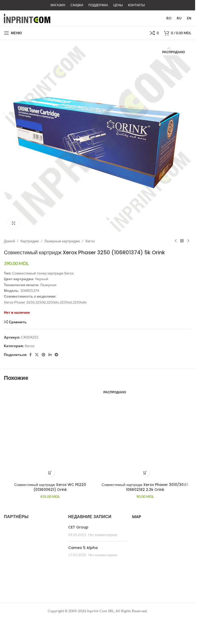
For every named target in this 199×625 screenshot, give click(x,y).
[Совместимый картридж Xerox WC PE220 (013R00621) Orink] (50, 433)
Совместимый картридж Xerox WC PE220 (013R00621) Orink (50, 487)
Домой (9, 241)
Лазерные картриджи (62, 241)
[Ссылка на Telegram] (56, 354)
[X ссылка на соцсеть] (36, 354)
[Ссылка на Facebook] (30, 354)
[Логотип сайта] (27, 18)
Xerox (90, 241)
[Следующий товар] (188, 241)
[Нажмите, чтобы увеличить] (13, 223)
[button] (50, 472)
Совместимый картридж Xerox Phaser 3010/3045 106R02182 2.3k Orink (145, 487)
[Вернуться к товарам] (182, 241)
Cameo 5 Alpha (83, 547)
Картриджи (29, 241)
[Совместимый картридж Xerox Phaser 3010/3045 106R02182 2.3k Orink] (145, 433)
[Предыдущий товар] (176, 241)
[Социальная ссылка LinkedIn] (50, 354)
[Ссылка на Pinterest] (43, 354)
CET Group (78, 527)
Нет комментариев (102, 535)
